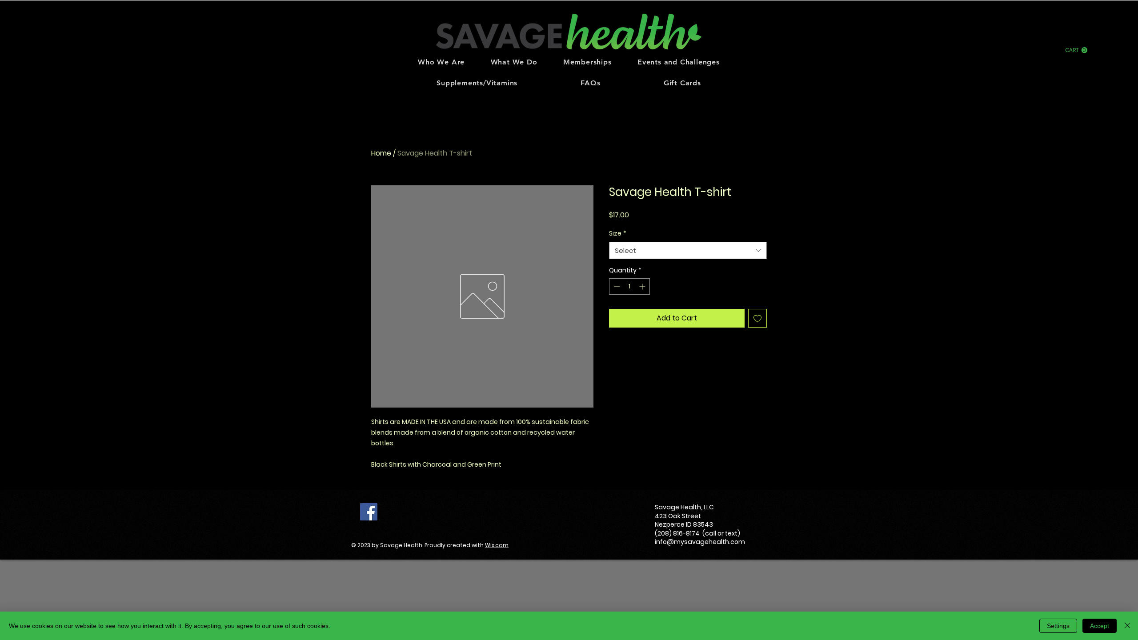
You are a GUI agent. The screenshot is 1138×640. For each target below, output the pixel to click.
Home (381, 153)
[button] (1076, 50)
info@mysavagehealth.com (700, 541)
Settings (1058, 625)
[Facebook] (368, 511)
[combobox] (688, 250)
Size (617, 233)
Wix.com (497, 545)
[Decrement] (615, 286)
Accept (1099, 625)
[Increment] (643, 286)
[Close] (1127, 626)
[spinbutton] (629, 286)
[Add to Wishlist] (757, 318)
